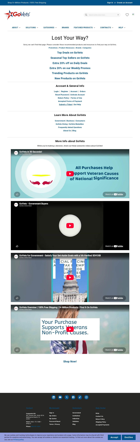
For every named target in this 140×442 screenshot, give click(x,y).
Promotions (53, 48)
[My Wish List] (127, 15)
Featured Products (83, 28)
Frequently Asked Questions (70, 127)
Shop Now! (70, 361)
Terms (51, 424)
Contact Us (99, 416)
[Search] (86, 15)
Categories (48, 28)
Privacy (57, 424)
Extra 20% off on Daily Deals (70, 63)
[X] (67, 397)
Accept (114, 437)
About (15, 28)
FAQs (97, 413)
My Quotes (53, 418)
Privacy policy (18, 439)
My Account (54, 408)
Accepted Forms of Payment (70, 101)
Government (60, 121)
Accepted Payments (102, 425)
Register (64, 91)
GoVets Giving (61, 124)
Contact (29, 408)
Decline (129, 437)
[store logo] (17, 15)
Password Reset (54, 421)
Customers (77, 408)
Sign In (110, 3)
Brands (65, 28)
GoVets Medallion (76, 124)
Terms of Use (76, 98)
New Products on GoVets (70, 78)
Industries (76, 418)
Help (121, 28)
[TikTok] (80, 397)
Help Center (101, 408)
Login (56, 91)
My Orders (52, 416)
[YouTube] (60, 397)
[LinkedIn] (53, 397)
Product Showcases (66, 48)
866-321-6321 (36, 426)
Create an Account (124, 3)
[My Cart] (134, 15)
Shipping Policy (101, 422)
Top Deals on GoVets (70, 52)
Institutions (76, 416)
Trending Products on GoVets (70, 73)
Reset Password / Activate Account (70, 95)
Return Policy (63, 98)
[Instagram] (86, 397)
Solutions (31, 28)
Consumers (80, 121)
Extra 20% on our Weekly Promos (70, 68)
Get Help (77, 105)
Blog (74, 131)
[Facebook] (73, 397)
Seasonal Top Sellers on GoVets (70, 57)
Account (74, 91)
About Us (67, 131)
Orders (83, 91)
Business (70, 121)
